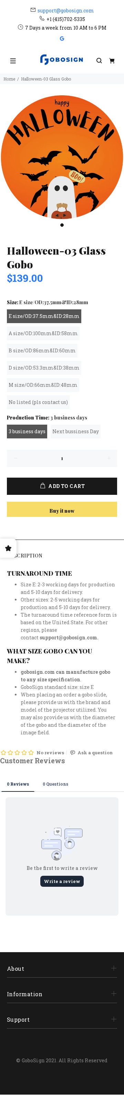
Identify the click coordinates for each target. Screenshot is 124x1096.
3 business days (27, 431)
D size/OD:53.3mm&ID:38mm (44, 367)
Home (9, 79)
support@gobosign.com (66, 10)
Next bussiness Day (75, 431)
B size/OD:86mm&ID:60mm (42, 350)
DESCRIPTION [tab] (25, 555)
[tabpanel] (62, 157)
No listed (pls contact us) (38, 402)
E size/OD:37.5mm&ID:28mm (44, 316)
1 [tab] (62, 225)
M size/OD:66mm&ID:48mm (43, 385)
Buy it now (62, 511)
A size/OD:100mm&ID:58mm (43, 333)
